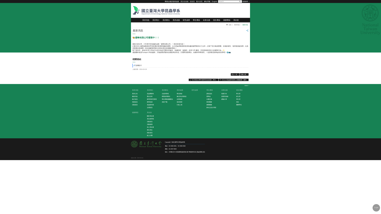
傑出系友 (149, 130)
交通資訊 (149, 107)
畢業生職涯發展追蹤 (172, 1)
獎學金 (208, 96)
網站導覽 (207, 1)
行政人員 (179, 105)
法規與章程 (165, 93)
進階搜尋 (245, 1)
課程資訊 (209, 93)
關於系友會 (150, 116)
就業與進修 (224, 96)
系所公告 (135, 93)
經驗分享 (224, 99)
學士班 (238, 93)
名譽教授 (179, 99)
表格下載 (164, 102)
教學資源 (149, 102)
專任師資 (179, 93)
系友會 (236, 20)
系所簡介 (156, 20)
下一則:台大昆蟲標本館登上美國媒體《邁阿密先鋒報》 (234, 80)
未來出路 (206, 20)
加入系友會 (150, 127)
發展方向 (224, 93)
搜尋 (240, 1)
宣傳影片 (138, 65)
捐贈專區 (226, 20)
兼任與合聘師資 (181, 96)
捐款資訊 (149, 132)
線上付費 (149, 135)
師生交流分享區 (211, 107)
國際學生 (239, 105)
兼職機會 (209, 105)
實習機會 (209, 102)
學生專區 (196, 20)
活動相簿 (149, 124)
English (214, 1)
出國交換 (209, 99)
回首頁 (192, 1)
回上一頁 (234, 74)
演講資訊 (135, 102)
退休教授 (179, 102)
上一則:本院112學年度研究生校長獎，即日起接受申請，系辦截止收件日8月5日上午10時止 (204, 80)
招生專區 (216, 20)
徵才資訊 (135, 99)
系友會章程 (150, 119)
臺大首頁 (199, 1)
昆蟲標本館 (150, 105)
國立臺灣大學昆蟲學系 (156, 10)
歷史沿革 (149, 96)
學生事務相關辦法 (167, 99)
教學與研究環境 (152, 99)
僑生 (237, 102)
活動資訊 (135, 105)
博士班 (238, 99)
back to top (376, 208)
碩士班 (238, 96)
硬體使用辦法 (166, 96)
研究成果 (186, 20)
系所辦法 (166, 20)
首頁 (230, 25)
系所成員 (176, 20)
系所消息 (145, 20)
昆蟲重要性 (150, 93)
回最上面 (243, 74)
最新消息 (245, 25)
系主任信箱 (184, 1)
